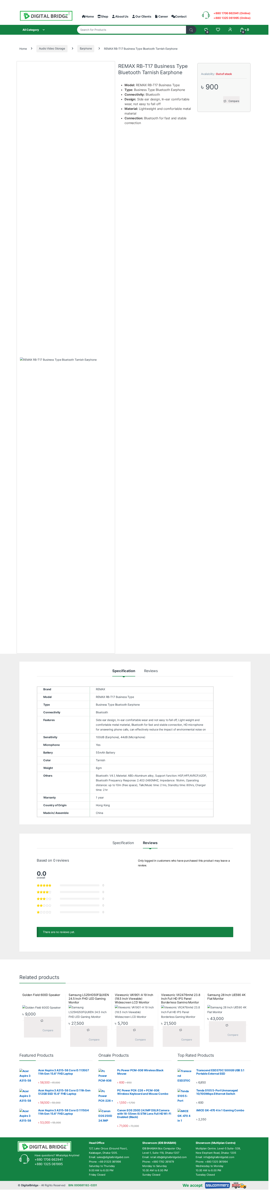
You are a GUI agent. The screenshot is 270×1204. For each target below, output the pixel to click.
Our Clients (143, 16)
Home (89, 16)
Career (163, 16)
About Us (121, 16)
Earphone (86, 48)
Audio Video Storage (52, 48)
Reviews (151, 671)
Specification (123, 671)
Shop (104, 16)
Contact (181, 16)
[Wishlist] (218, 30)
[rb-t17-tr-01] (66, 505)
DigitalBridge (29, 1185)
